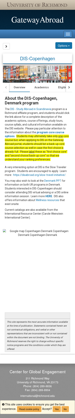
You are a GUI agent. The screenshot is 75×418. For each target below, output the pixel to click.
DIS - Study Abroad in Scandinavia (30, 109)
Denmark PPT (52, 180)
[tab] (19, 87)
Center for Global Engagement (38, 371)
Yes (57, 409)
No (65, 409)
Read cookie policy (29, 409)
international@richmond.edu (37, 396)
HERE (48, 196)
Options (63, 45)
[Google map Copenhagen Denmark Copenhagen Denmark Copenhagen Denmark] (37, 269)
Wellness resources (47, 200)
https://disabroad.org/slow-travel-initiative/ (39, 174)
